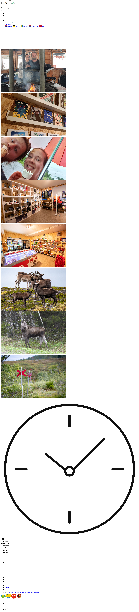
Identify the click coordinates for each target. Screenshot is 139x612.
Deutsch (17, 26)
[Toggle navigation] (1, 10)
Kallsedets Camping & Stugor (16, 593)
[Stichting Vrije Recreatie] (3, 598)
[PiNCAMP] (14, 598)
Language (8, 24)
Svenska (26, 26)
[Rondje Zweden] (19, 598)
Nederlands (35, 26)
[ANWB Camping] (8, 598)
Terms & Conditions (32, 593)
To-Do (7, 587)
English (9, 26)
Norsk (44, 26)
